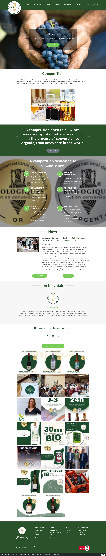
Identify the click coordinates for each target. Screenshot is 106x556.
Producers (67, 4)
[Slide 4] (57, 67)
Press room (82, 534)
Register (53, 46)
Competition (38, 4)
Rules (68, 532)
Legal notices (82, 530)
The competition (40, 530)
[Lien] (15, 8)
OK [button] (103, 554)
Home (27, 4)
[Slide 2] (51, 67)
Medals (52, 534)
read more (39, 275)
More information (55, 554)
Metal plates (53, 536)
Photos (37, 536)
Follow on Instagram (53, 346)
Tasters (78, 4)
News (48, 4)
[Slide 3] (54, 67)
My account (53, 530)
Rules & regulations (55, 532)
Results (57, 4)
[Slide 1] (49, 67)
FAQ (51, 538)
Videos (37, 534)
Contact (81, 532)
